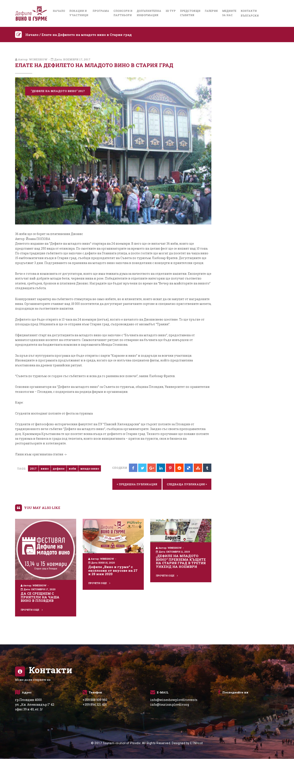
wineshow (38, 59)
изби (72, 468)
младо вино (89, 468)
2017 (33, 468)
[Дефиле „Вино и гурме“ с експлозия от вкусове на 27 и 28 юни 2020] (113, 536)
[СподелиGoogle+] (151, 468)
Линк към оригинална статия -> (41, 454)
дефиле (59, 468)
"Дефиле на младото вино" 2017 (58, 91)
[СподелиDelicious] (188, 468)
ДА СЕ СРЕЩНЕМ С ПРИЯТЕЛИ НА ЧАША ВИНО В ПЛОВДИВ (40, 597)
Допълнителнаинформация (149, 13)
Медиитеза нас (229, 13)
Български (250, 15)
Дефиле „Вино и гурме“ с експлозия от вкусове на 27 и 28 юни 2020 (113, 570)
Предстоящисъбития (190, 13)
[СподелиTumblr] (207, 468)
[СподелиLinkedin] (161, 468)
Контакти (249, 10)
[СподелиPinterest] (170, 468)
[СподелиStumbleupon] (198, 468)
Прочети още (30, 609)
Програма (101, 10)
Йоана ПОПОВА (37, 239)
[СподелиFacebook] (133, 468)
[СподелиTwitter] (142, 468)
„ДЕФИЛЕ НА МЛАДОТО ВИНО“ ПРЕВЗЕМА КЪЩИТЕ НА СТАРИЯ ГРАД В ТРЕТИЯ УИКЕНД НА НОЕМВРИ (181, 561)
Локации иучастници (78, 13)
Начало (59, 10)
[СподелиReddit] (179, 468)
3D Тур (171, 10)
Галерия (211, 10)
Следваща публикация (187, 484)
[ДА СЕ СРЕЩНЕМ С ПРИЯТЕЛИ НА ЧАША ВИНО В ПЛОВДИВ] (45, 549)
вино (45, 468)
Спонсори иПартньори (122, 13)
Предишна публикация (137, 484)
